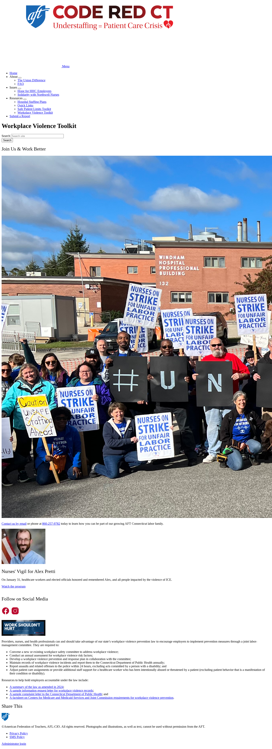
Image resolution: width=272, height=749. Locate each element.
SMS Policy (17, 737)
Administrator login (14, 743)
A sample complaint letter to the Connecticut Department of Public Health (56, 694)
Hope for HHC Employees (34, 91)
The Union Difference (31, 80)
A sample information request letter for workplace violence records (51, 690)
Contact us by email (14, 523)
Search (6, 136)
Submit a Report (20, 116)
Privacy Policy (19, 733)
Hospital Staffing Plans (32, 101)
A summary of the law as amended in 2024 (36, 687)
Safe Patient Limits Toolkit (34, 109)
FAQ (21, 84)
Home (13, 73)
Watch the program (13, 586)
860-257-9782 (51, 523)
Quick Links (25, 105)
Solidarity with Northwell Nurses (38, 94)
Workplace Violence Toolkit (35, 112)
